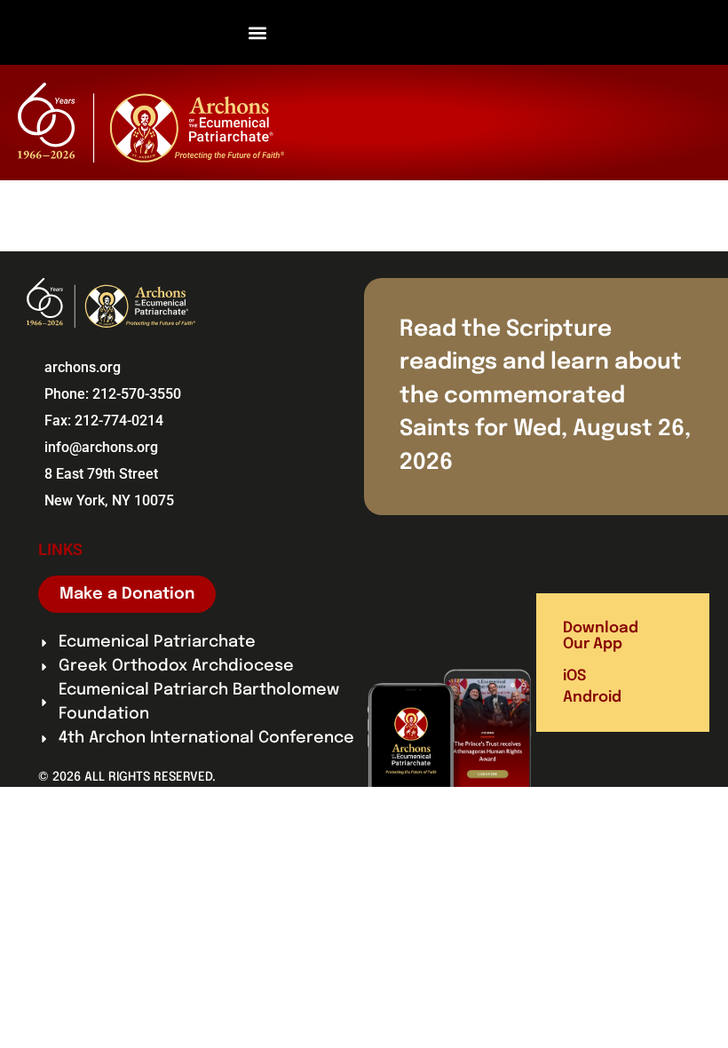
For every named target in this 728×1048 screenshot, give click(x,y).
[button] (258, 32)
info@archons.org (101, 447)
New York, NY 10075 (109, 500)
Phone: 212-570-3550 (112, 393)
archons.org (82, 367)
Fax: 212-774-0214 (103, 420)
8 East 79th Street (101, 473)
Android (592, 697)
